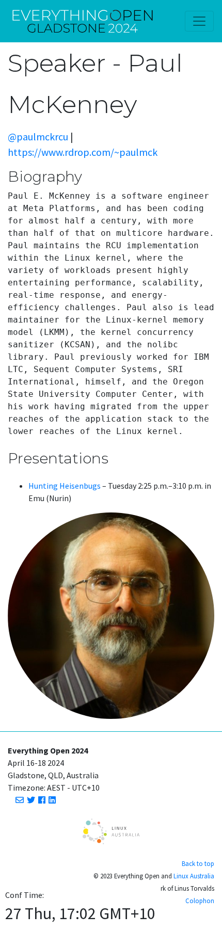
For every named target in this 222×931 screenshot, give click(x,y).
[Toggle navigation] (199, 21)
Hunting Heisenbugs (64, 485)
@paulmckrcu (38, 136)
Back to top (198, 863)
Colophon (199, 900)
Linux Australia (193, 876)
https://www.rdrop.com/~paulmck (82, 152)
